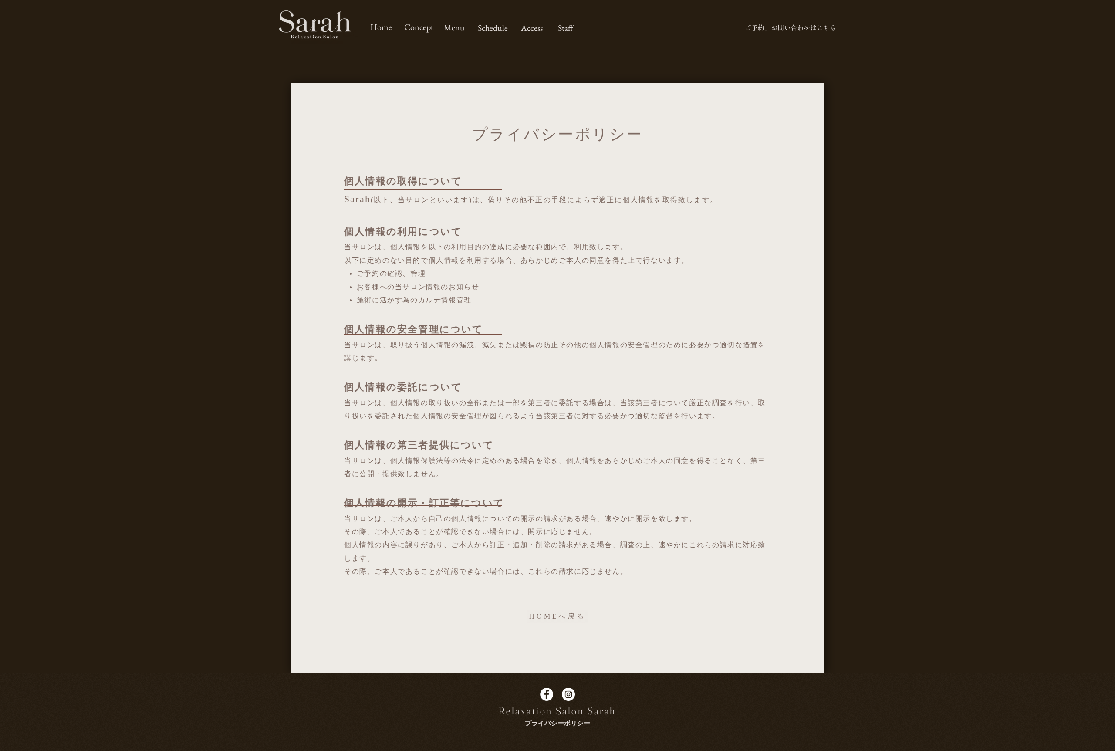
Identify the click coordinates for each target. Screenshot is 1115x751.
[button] (492, 28)
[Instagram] (568, 694)
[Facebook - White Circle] (546, 694)
